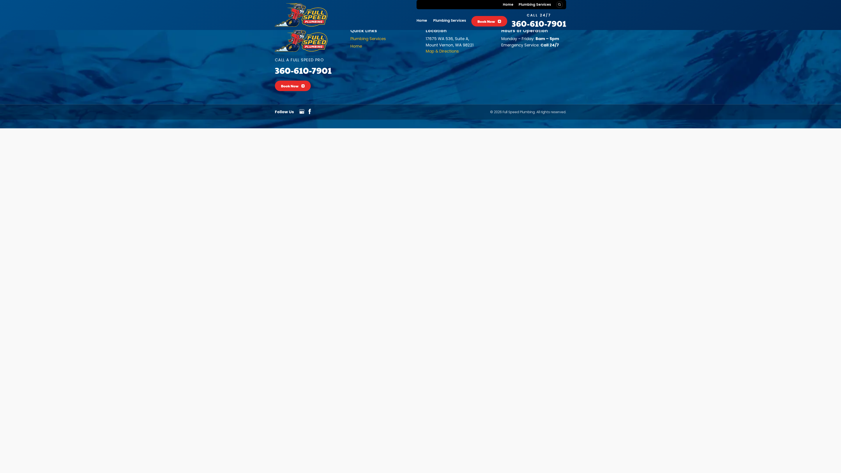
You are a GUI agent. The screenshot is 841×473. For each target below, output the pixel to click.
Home (508, 4)
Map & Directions (442, 51)
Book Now (486, 21)
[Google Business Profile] (301, 112)
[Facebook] (309, 112)
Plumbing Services (535, 4)
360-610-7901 (539, 23)
